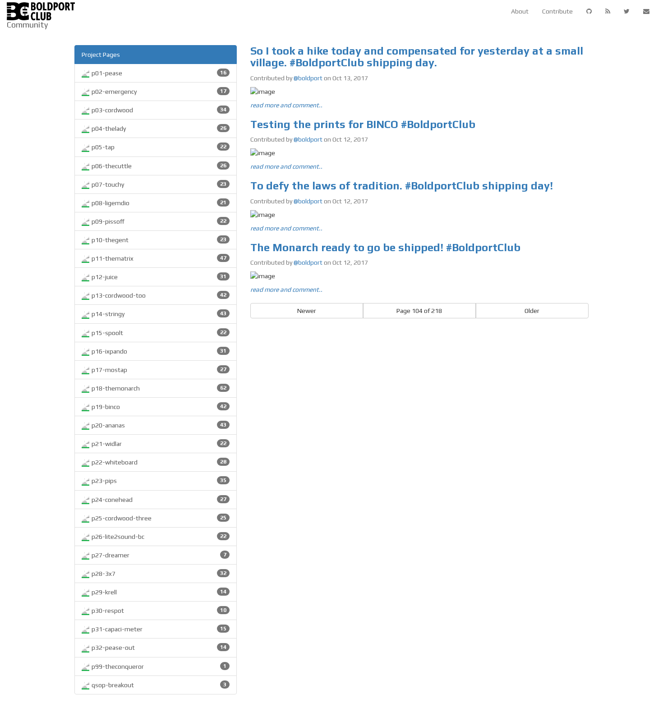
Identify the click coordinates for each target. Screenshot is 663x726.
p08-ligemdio (158, 203)
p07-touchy (158, 184)
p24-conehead (158, 499)
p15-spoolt (158, 332)
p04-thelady (158, 128)
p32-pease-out (158, 647)
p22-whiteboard (158, 462)
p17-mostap (158, 369)
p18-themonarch (158, 388)
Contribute (557, 11)
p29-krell (158, 592)
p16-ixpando (158, 351)
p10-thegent (158, 240)
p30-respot (158, 610)
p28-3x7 (158, 573)
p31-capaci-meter (158, 629)
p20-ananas (158, 425)
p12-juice (158, 276)
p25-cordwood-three (158, 518)
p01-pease (158, 73)
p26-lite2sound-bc (158, 536)
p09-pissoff (158, 221)
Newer (306, 310)
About (520, 11)
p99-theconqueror (158, 666)
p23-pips (158, 480)
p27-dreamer (158, 555)
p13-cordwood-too (158, 295)
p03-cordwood (158, 110)
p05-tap (158, 147)
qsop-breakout (158, 685)
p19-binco (158, 406)
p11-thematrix (158, 258)
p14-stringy (158, 313)
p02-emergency (158, 91)
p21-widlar (158, 443)
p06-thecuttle (158, 166)
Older (532, 310)
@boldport (308, 78)
